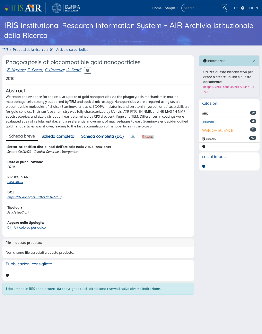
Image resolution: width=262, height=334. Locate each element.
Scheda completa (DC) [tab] (102, 136)
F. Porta (34, 69)
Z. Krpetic (16, 69)
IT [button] (234, 8)
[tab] (132, 136)
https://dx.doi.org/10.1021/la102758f (34, 197)
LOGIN (253, 8)
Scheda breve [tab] (22, 136)
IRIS (5, 49)
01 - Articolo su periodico (69, 49)
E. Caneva (54, 69)
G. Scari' (73, 69)
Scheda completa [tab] (58, 136)
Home (157, 8)
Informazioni (216, 61)
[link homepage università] (66, 8)
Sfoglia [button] (170, 8)
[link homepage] (23, 8)
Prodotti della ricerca (29, 49)
